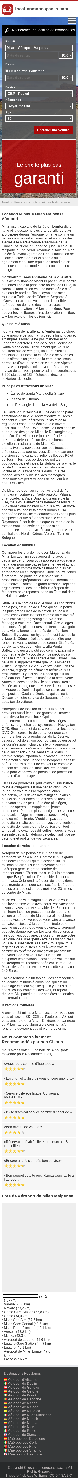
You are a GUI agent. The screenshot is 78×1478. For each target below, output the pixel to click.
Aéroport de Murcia (22, 1423)
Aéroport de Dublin (22, 1383)
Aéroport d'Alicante (22, 1379)
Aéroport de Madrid (22, 1403)
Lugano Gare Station (20, 1343)
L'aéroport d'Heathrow (25, 1454)
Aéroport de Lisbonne (24, 1399)
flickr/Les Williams (33, 1475)
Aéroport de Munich (23, 1419)
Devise (10, 87)
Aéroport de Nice (21, 1427)
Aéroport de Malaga (23, 1407)
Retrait (10, 41)
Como (8, 1316)
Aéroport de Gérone (23, 1391)
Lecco (8, 1359)
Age (8, 112)
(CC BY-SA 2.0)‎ (60, 1475)
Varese (9, 1304)
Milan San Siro (15, 1320)
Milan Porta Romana (20, 1328)
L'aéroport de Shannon (25, 1450)
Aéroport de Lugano (19, 1339)
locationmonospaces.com (41, 8)
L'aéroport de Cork (22, 1442)
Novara (9, 1308)
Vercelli (9, 1332)
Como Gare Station (18, 1312)
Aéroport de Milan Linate (23, 1351)
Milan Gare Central (18, 1324)
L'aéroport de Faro (22, 1446)
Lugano (10, 1347)
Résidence (13, 99)
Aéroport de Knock (22, 1395)
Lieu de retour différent (26, 71)
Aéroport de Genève (23, 1387)
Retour (10, 64)
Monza (9, 1335)
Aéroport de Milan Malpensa (29, 1415)
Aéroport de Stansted (24, 1434)
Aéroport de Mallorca (24, 1411)
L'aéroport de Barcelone (26, 1438)
